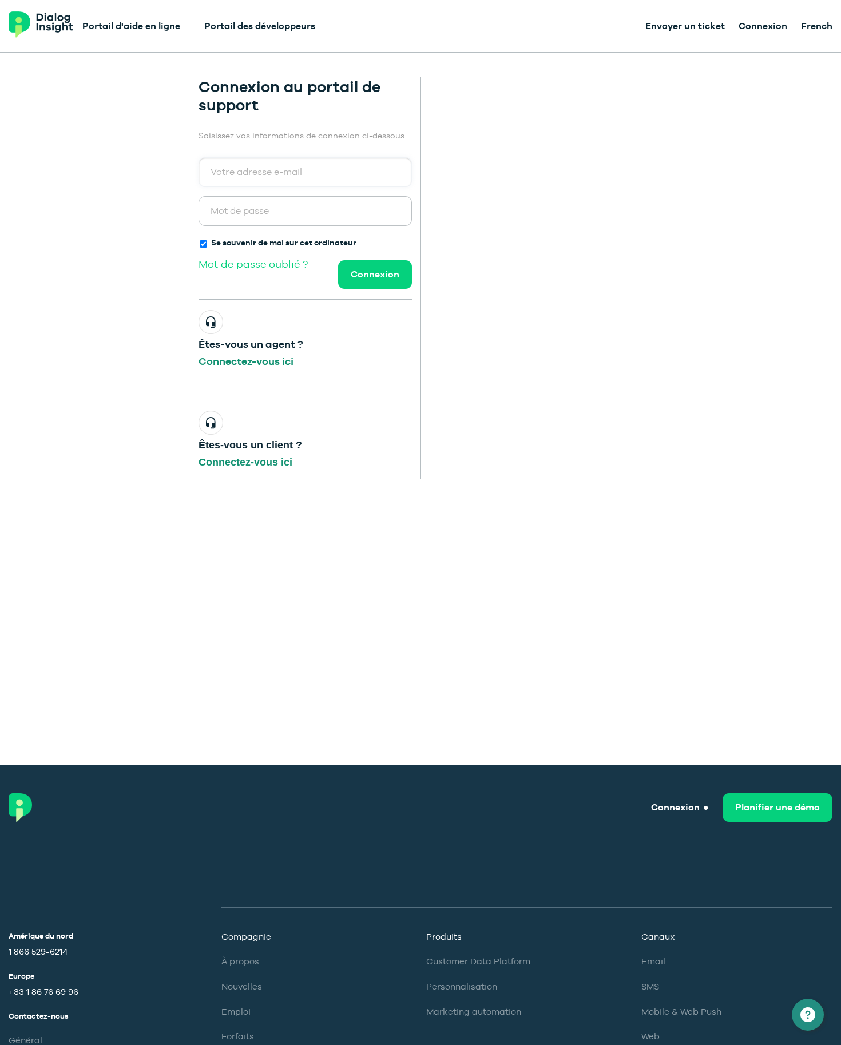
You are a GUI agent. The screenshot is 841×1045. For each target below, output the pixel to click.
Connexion (375, 274)
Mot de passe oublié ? (253, 264)
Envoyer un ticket (685, 26)
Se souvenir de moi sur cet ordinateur (283, 242)
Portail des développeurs (259, 26)
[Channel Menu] (808, 1015)
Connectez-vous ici (246, 361)
